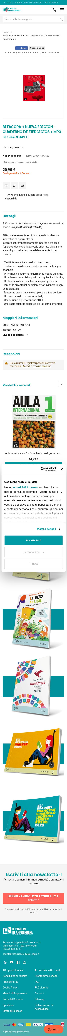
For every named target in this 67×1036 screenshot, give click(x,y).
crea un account (42, 366)
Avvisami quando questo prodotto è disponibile (26, 196)
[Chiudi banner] (61, 469)
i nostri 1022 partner (24, 487)
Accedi (26, 366)
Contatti (39, 993)
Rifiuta (33, 563)
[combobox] (33, 19)
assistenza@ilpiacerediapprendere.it (21, 954)
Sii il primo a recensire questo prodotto (21, 162)
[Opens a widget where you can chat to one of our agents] (53, 1029)
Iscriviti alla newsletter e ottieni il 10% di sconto (33, 898)
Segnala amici (37, 48)
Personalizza (31, 552)
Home (6, 32)
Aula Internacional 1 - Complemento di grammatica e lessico (33, 453)
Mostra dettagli (46, 528)
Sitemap (39, 999)
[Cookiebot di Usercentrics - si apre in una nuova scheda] (42, 469)
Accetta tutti (33, 540)
